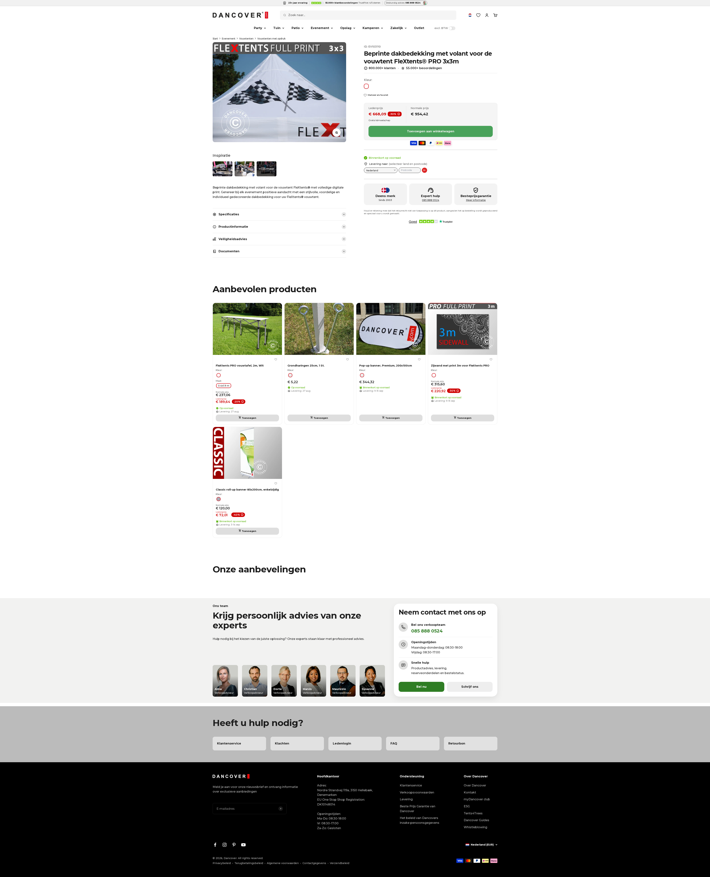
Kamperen (371, 28)
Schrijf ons (469, 686)
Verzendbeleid (339, 863)
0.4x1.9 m (223, 385)
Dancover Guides (476, 820)
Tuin (276, 28)
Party (258, 28)
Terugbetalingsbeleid (248, 863)
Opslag (345, 28)
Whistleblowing (475, 827)
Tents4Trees (473, 813)
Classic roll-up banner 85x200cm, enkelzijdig (247, 489)
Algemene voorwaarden (283, 863)
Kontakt (470, 792)
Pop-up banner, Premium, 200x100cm (385, 365)
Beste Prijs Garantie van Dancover (417, 809)
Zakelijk (396, 28)
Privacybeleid (222, 863)
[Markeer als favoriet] (276, 359)
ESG (467, 806)
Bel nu (421, 686)
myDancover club (477, 799)
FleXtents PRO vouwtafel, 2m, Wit (240, 365)
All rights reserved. (250, 858)
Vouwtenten (246, 38)
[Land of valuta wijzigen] (470, 15)
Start (215, 38)
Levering (406, 799)
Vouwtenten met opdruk (271, 38)
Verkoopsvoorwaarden (417, 792)
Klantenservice (411, 785)
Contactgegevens (314, 863)
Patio (296, 28)
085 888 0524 (430, 200)
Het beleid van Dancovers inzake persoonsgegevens (419, 820)
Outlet (419, 28)
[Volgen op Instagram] (224, 844)
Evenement (320, 28)
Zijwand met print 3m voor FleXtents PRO (460, 365)
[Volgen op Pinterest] (233, 844)
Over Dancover (475, 785)
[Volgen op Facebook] (215, 844)
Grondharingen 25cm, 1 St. (306, 365)
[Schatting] (424, 170)
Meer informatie (476, 200)
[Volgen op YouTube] (243, 844)
